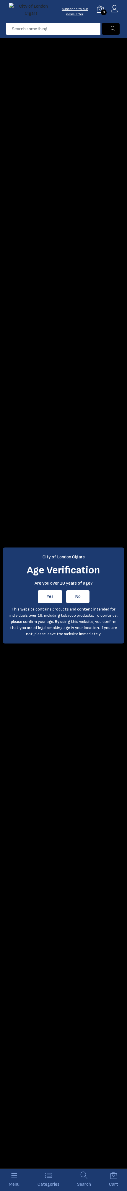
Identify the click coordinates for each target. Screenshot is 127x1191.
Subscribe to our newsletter (75, 11)
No (78, 596)
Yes (50, 596)
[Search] (111, 29)
